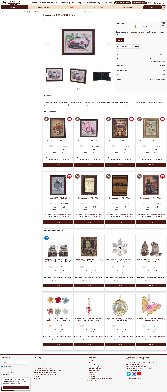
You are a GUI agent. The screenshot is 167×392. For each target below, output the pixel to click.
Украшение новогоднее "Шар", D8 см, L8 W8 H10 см (119, 319)
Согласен (15, 387)
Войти (150, 3)
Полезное (92, 376)
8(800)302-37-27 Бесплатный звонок (141, 368)
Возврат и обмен (95, 368)
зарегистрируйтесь (138, 32)
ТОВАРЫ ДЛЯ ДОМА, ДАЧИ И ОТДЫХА (45, 372)
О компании (93, 358)
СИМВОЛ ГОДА (38, 360)
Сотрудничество (94, 360)
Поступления (43, 7)
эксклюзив (37, 378)
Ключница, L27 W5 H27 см (88, 141)
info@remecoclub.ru (135, 364)
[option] (78, 41)
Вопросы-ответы (95, 370)
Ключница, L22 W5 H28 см (57, 141)
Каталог (13, 7)
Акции (71, 7)
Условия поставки (95, 362)
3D (164, 7)
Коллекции (127, 7)
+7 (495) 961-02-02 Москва (85, 3)
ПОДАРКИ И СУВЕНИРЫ (41, 366)
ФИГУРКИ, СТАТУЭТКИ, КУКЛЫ (43, 368)
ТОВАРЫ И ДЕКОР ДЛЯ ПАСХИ (43, 362)
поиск (153, 7)
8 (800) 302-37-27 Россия (104, 3)
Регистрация (159, 3)
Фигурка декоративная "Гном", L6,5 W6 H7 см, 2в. (151, 260)
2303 (163, 75)
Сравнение (135, 46)
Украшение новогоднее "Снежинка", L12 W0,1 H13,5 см (119, 260)
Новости (92, 374)
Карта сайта (93, 380)
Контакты (92, 372)
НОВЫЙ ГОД (37, 358)
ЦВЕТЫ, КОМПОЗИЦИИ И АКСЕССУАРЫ (45, 374)
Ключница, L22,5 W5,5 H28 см (58, 198)
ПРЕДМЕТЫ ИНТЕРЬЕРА (41, 364)
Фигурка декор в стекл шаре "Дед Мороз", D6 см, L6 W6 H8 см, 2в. (57, 260)
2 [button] (79, 89)
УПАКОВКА (37, 376)
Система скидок (94, 366)
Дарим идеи (99, 7)
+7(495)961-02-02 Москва (137, 366)
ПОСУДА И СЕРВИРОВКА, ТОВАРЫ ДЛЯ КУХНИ (47, 370)
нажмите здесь (15, 383)
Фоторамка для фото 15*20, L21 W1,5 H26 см (89, 260)
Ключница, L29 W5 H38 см (119, 198)
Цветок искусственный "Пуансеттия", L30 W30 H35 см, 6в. (58, 319)
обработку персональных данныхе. (12, 368)
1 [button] (77, 89)
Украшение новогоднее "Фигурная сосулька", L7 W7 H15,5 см (89, 319)
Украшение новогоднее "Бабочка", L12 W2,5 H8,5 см (151, 319)
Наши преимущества (96, 364)
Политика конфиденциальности (100, 378)
